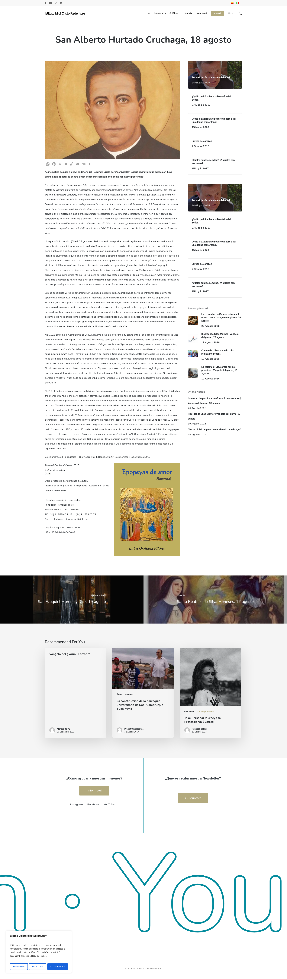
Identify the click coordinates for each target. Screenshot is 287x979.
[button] (94, 791)
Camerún (128, 694)
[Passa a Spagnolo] (232, 3)
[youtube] (50, 3)
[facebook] (45, 3)
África (119, 694)
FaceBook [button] (93, 804)
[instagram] (56, 3)
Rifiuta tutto (37, 966)
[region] (39, 952)
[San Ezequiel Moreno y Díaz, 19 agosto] (72, 599)
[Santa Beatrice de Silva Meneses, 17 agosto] (215, 599)
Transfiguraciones (205, 711)
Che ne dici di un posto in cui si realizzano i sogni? (214, 429)
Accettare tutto (57, 966)
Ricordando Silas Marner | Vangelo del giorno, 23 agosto (214, 416)
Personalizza (19, 966)
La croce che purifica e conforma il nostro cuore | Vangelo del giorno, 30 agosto (214, 401)
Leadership (189, 711)
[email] (61, 3)
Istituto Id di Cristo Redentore (65, 13)
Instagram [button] (76, 804)
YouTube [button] (109, 804)
